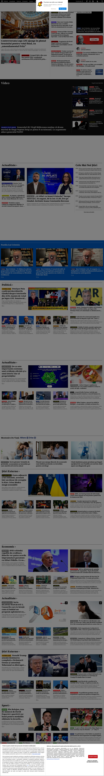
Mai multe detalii (36, 753)
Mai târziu (53, 9)
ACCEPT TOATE (93, 756)
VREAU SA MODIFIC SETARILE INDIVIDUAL (92, 761)
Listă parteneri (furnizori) (53, 759)
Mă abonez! (63, 9)
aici (27, 765)
